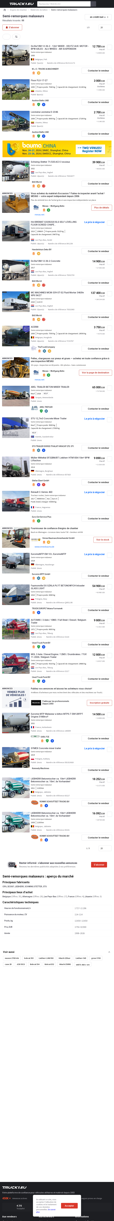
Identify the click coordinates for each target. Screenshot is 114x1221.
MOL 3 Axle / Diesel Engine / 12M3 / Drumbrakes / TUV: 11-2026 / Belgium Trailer (59, 655)
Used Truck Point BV (41, 643)
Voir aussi (8, 951)
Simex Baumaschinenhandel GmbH (58, 538)
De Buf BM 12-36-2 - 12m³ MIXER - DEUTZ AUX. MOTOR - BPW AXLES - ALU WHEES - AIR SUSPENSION (60, 47)
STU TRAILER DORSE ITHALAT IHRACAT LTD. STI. (53, 446)
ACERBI (34, 327)
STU (45, 886)
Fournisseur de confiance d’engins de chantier (54, 528)
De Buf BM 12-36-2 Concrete (45, 261)
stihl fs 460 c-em (83, 965)
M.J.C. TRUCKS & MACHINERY (45, 69)
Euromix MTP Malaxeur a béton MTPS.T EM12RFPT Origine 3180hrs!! (57, 715)
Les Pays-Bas (50, 896)
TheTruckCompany (46, 347)
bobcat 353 (29, 958)
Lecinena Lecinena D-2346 (44, 112)
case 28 (8, 964)
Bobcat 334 (34, 964)
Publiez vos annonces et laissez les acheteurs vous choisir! (61, 688)
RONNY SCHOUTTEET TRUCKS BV (54, 801)
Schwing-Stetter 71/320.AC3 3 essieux (50, 162)
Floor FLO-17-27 (39, 80)
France (71, 896)
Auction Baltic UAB (40, 100)
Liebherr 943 (81, 958)
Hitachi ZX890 (65, 964)
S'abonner (99, 864)
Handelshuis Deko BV (41, 249)
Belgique (7, 896)
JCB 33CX (21, 964)
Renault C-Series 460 (41, 492)
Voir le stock (102, 539)
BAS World (37, 182)
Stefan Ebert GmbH (40, 480)
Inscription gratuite (99, 702)
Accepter (69, 1205)
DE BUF (11, 886)
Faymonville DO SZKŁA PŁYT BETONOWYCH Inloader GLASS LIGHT (58, 587)
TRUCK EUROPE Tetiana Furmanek (47, 608)
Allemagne (27, 896)
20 (102, 27)
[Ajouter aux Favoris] (109, 47)
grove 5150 (96, 958)
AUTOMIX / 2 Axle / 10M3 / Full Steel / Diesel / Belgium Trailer (58, 621)
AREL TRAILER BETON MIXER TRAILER (50, 387)
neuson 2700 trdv (12, 958)
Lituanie (88, 896)
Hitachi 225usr (64, 958)
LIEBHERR (19, 886)
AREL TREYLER (46, 407)
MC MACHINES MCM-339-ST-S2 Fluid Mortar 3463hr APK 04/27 (57, 294)
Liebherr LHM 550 (46, 958)
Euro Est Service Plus (41, 517)
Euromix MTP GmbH (41, 574)
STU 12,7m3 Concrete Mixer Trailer (49, 418)
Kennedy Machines (40, 768)
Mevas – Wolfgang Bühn (53, 206)
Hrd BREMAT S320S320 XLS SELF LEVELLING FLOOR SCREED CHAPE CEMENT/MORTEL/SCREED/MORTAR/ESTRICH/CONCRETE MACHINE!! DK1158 (56, 223)
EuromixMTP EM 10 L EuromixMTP (48, 554)
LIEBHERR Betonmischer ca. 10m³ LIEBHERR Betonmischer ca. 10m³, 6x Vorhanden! (53, 780)
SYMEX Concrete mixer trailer (46, 748)
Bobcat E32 (49, 964)
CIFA (5, 886)
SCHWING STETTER (33, 886)
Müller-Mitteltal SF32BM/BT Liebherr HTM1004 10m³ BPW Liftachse (60, 459)
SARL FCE (45, 737)
